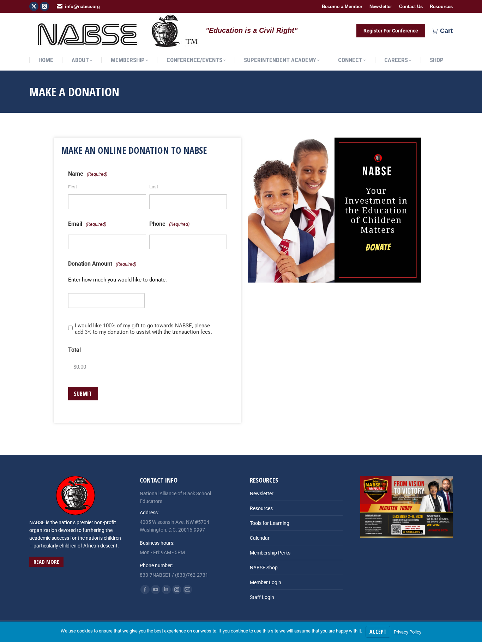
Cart (446, 30)
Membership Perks (270, 553)
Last (153, 186)
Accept (377, 632)
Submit (83, 394)
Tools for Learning (269, 523)
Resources (261, 508)
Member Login (265, 582)
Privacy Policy (407, 632)
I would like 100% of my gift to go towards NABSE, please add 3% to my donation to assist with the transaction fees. (143, 328)
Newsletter (261, 493)
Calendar (260, 538)
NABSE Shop (264, 567)
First (72, 186)
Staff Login (262, 597)
